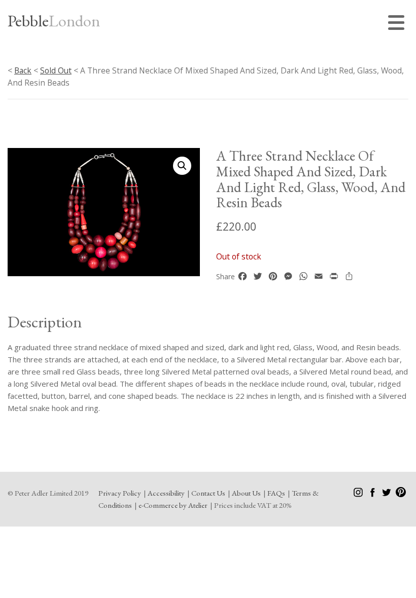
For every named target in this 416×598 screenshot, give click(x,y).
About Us (246, 493)
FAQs (276, 493)
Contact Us (208, 493)
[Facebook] (373, 494)
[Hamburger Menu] (398, 24)
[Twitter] (387, 494)
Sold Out (56, 70)
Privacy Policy (119, 493)
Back (22, 70)
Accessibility (166, 493)
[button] (182, 166)
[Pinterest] (401, 494)
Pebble (54, 20)
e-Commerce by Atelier (172, 505)
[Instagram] (359, 494)
